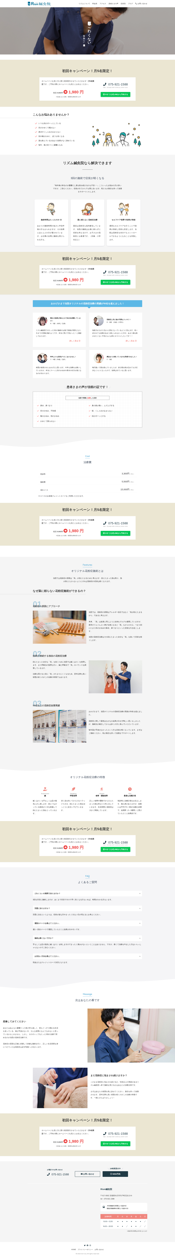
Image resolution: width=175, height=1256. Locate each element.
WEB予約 (116, 1174)
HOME (73, 1249)
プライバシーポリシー (85, 1249)
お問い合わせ (88, 1174)
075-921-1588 (118, 84)
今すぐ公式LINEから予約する (116, 94)
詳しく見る (74, 341)
